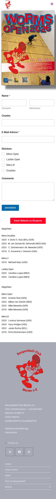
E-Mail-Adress (10, 132)
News (8, 475)
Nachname (35, 108)
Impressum (11, 432)
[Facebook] (19, 452)
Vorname (6, 108)
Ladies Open (13, 159)
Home (8, 464)
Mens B (10, 165)
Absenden (10, 208)
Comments (8, 178)
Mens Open (12, 154)
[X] (10, 452)
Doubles (10, 170)
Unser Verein (11, 469)
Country (6, 115)
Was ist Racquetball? (15, 481)
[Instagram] (29, 452)
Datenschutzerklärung (16, 428)
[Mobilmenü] (52, 4)
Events (8, 486)
